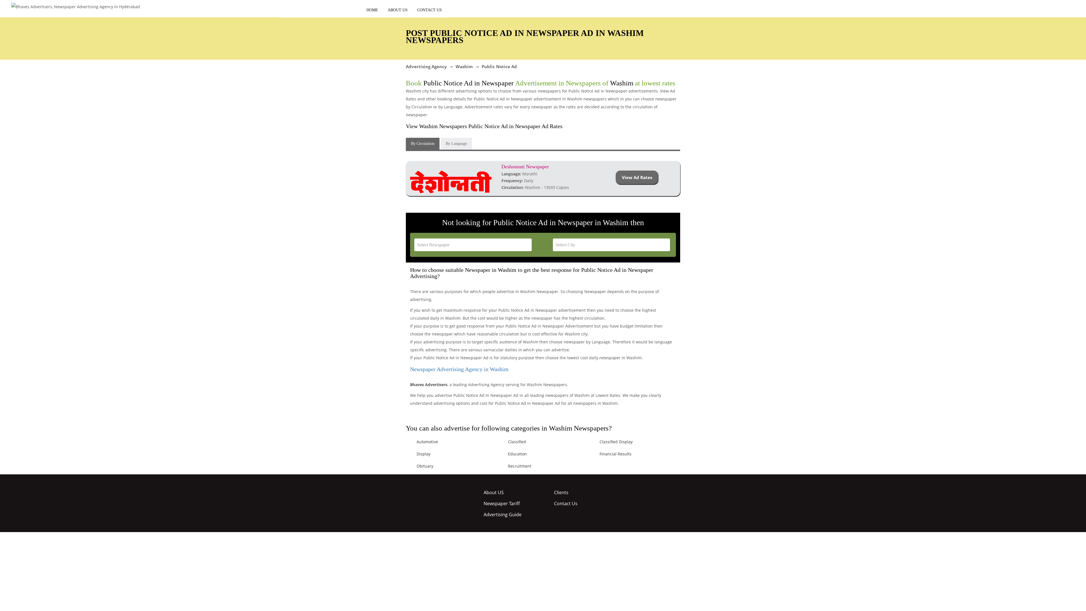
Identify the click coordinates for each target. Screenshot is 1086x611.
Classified (517, 441)
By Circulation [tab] (422, 143)
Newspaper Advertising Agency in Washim (459, 369)
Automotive (427, 441)
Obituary (425, 466)
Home (372, 10)
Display (423, 454)
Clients (561, 492)
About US (398, 10)
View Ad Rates (637, 177)
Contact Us (429, 10)
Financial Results (616, 454)
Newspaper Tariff (502, 503)
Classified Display (616, 441)
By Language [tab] (456, 143)
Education (517, 454)
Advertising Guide (503, 514)
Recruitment (519, 466)
